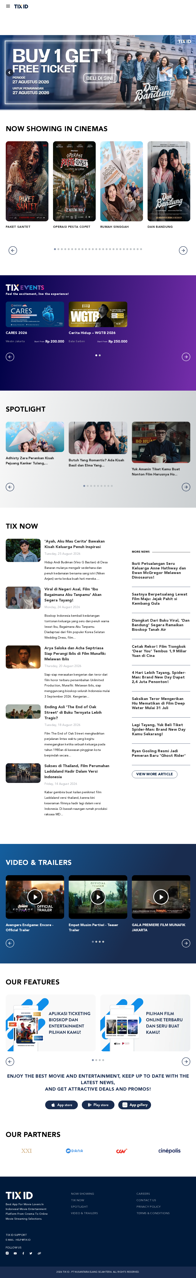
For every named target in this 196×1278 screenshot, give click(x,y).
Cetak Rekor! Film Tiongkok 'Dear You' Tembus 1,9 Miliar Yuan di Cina (159, 651)
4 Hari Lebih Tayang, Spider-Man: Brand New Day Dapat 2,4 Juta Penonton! (159, 677)
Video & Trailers (84, 1213)
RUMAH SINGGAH (114, 227)
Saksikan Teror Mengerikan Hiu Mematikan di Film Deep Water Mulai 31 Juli (158, 703)
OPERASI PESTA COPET (72, 227)
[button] (13, 250)
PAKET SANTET (18, 227)
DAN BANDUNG (160, 227)
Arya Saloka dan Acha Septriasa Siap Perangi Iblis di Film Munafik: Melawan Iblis (75, 653)
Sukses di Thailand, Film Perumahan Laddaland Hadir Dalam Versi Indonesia (76, 771)
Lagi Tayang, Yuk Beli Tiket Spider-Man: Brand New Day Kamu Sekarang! (159, 729)
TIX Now (77, 1200)
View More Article (154, 774)
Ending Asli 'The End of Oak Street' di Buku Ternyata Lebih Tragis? (73, 712)
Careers (143, 1194)
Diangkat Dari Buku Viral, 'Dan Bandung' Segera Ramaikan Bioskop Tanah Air (161, 625)
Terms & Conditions (153, 1213)
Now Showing (82, 1194)
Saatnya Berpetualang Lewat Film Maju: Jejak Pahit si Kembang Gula (160, 599)
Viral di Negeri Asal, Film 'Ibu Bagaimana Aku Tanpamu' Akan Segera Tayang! (72, 595)
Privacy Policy (148, 1207)
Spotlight (79, 1207)
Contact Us (146, 1200)
